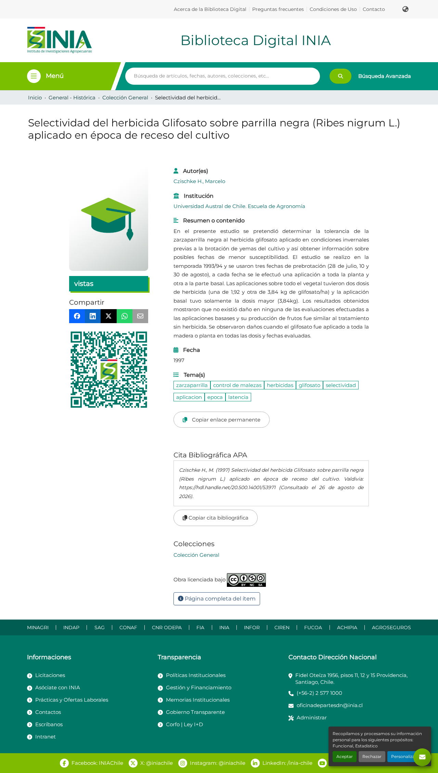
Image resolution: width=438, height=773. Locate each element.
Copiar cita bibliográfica (217, 517)
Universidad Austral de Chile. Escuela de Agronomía (239, 206)
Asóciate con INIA (57, 687)
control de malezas (237, 385)
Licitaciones (50, 675)
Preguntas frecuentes (278, 9)
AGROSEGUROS (391, 627)
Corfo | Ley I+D (184, 724)
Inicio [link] (35, 97)
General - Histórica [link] (72, 97)
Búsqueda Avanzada (384, 76)
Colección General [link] (125, 97)
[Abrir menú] (34, 76)
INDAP (71, 627)
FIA (200, 627)
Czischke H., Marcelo (199, 181)
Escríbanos (49, 724)
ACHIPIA (347, 627)
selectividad (341, 385)
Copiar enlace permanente (225, 419)
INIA (224, 627)
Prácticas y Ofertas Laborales (71, 699)
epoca (215, 397)
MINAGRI (38, 627)
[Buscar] (340, 76)
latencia (238, 397)
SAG (99, 627)
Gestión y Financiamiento (198, 687)
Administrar (312, 717)
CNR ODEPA (167, 627)
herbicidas (280, 385)
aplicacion (189, 397)
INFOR (252, 627)
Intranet (45, 736)
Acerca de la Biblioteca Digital (210, 9)
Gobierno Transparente (195, 712)
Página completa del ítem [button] (219, 598)
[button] (405, 9)
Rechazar (372, 756)
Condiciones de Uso (333, 9)
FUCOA (313, 627)
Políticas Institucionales (196, 675)
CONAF (128, 627)
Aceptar (344, 756)
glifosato (309, 385)
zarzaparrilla (192, 385)
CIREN (281, 627)
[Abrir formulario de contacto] (422, 757)
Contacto (374, 9)
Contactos (48, 712)
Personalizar (403, 756)
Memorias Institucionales (198, 699)
